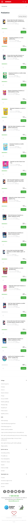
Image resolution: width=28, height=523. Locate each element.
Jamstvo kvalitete (5, 483)
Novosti (2, 486)
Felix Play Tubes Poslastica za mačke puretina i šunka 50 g (16, 304)
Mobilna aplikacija (5, 401)
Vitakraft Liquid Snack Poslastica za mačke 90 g (17, 286)
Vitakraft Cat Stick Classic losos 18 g (17, 162)
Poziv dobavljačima (5, 458)
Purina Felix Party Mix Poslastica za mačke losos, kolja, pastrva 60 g (15, 56)
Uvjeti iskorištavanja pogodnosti (8, 423)
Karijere (2, 464)
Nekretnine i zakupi (5, 461)
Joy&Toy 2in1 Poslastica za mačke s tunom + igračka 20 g (16, 357)
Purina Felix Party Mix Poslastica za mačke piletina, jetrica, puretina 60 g (15, 20)
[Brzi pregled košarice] (26, 1)
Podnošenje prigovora (6, 426)
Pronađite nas (4, 455)
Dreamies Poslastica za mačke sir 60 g (17, 109)
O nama (3, 477)
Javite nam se (4, 449)
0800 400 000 (14, 496)
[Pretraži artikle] (23, 1)
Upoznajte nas (4, 474)
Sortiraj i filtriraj (22, 16)
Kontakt (3, 470)
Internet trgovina (5, 384)
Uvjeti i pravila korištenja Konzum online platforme (12, 432)
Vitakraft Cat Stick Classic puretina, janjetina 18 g (17, 198)
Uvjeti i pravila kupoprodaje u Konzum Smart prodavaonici (11, 439)
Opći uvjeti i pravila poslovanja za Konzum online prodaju (14, 435)
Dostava (3, 387)
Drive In (3, 389)
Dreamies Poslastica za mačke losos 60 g (17, 144)
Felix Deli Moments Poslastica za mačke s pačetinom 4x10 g (15, 339)
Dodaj (23, 32)
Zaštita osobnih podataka (7, 429)
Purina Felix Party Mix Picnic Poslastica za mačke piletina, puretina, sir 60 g (16, 321)
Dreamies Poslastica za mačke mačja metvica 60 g (17, 73)
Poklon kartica (4, 410)
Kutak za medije (4, 467)
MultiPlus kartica (4, 413)
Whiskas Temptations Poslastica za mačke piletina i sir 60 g (16, 91)
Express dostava (4, 392)
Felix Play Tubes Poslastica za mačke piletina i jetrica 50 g (16, 127)
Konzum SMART (4, 398)
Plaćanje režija (4, 404)
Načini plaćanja (4, 420)
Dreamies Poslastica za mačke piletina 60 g (16, 38)
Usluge (2, 380)
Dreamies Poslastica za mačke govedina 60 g (16, 268)
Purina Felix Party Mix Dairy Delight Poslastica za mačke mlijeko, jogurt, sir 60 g (16, 252)
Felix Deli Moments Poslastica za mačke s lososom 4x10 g (15, 233)
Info (2, 417)
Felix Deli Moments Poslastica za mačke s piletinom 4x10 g (15, 216)
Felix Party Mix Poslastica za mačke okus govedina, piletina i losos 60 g (15, 180)
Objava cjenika (4, 446)
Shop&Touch (4, 407)
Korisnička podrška (5, 452)
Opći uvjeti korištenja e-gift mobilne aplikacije (11, 443)
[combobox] (14, 6)
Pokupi (2, 395)
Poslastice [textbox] (4, 6)
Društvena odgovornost (6, 480)
